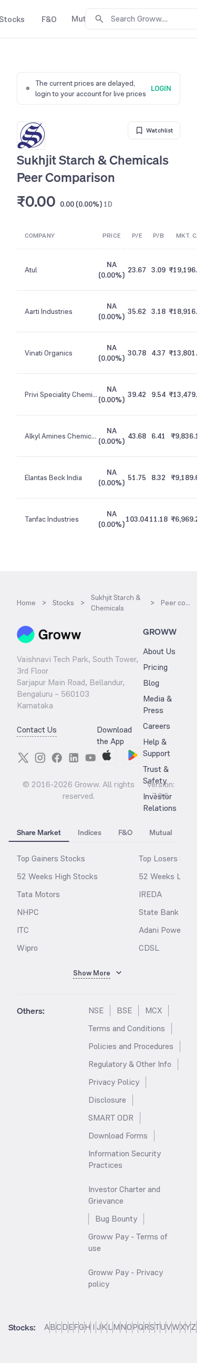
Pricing (155, 667)
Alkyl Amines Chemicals (61, 436)
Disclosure (107, 1099)
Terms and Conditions (126, 1028)
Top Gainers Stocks (51, 858)
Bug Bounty (116, 1218)
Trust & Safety (156, 775)
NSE (96, 1010)
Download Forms (118, 1135)
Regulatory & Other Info (129, 1064)
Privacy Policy (113, 1081)
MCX (153, 1010)
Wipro (27, 947)
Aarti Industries (49, 311)
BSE (124, 1010)
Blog (151, 682)
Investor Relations (160, 802)
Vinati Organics (49, 353)
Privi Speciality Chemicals (61, 394)
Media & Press (157, 704)
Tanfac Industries (52, 519)
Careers (156, 725)
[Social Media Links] (23, 757)
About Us (159, 651)
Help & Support (156, 747)
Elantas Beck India (53, 477)
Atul (31, 269)
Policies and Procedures (130, 1046)
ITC (23, 929)
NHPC (28, 912)
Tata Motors (38, 894)
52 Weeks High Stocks (57, 876)
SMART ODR (111, 1117)
